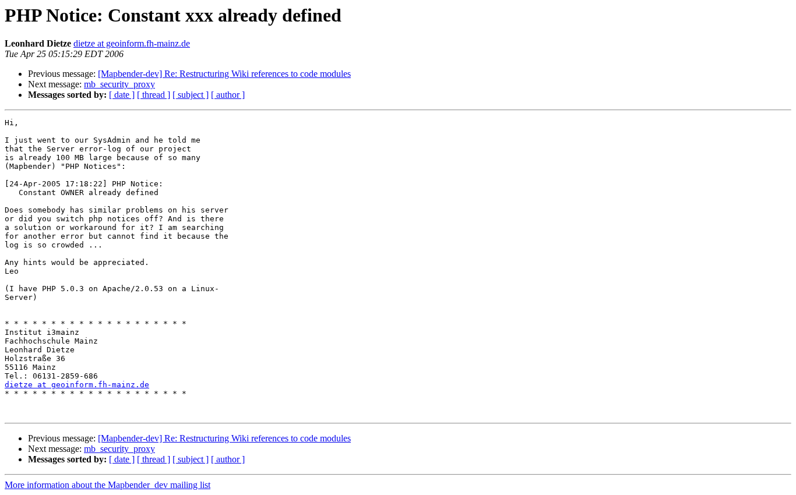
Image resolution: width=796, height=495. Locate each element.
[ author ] (228, 95)
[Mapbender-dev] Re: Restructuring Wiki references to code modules (224, 74)
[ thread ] (153, 95)
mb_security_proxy (119, 84)
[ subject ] (190, 95)
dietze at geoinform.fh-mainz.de (131, 43)
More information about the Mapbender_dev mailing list (107, 485)
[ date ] (122, 95)
